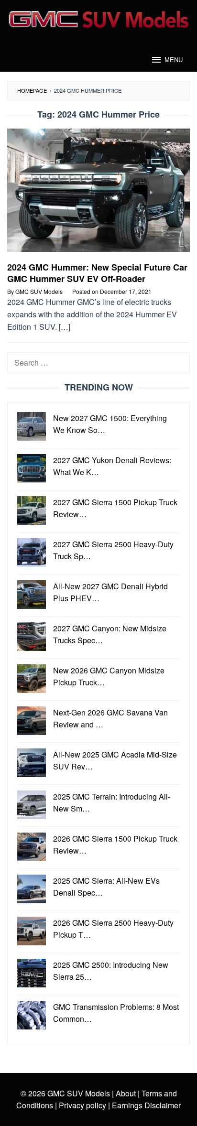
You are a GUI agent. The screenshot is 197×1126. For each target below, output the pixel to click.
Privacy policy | (83, 1105)
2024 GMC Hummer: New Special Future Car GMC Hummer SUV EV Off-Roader (97, 273)
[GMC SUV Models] (98, 17)
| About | (126, 1093)
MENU (173, 59)
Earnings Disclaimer (145, 1105)
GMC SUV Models (78, 1093)
